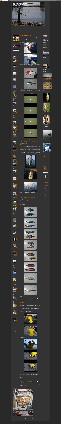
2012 (44, 193)
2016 (44, 175)
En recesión (16, 226)
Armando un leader (16, 319)
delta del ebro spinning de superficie (15, 327)
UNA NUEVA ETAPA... (16, 142)
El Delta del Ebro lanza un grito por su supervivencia (15, 285)
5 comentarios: (34, 298)
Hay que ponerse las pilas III (26, 200)
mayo (45, 188)
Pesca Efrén (14, 270)
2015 (44, 176)
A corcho (22, 302)
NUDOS (45, 167)
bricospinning (20, 4)
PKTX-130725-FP (16, 305)
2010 (44, 195)
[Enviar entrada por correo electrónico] (37, 141)
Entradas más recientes (23, 384)
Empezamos (22, 144)
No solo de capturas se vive (25, 35)
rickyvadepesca (15, 71)
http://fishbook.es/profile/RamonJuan (46, 160)
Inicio (31, 384)
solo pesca (14, 116)
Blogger (34, 418)
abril (45, 189)
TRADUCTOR (45, 169)
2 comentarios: (34, 141)
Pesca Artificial (15, 224)
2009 (44, 196)
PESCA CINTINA (15, 184)
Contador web (14, 54)
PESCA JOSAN (15, 64)
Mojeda (14, 214)
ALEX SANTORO (16, 239)
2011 (44, 194)
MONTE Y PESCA (15, 207)
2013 (44, 178)
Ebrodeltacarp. (15, 93)
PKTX (13, 303)
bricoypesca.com (15, 277)
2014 (44, 177)
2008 (44, 197)
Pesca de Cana (15, 126)
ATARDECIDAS (15, 133)
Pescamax (14, 331)
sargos (23, 382)
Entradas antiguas (38, 384)
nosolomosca (14, 58)
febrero (45, 191)
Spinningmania (15, 325)
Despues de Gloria (16, 79)
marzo (45, 190)
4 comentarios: (34, 197)
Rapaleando (14, 330)
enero (45, 192)
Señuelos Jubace (15, 288)
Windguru (45, 164)
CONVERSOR (45, 168)
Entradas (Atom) (25, 385)
